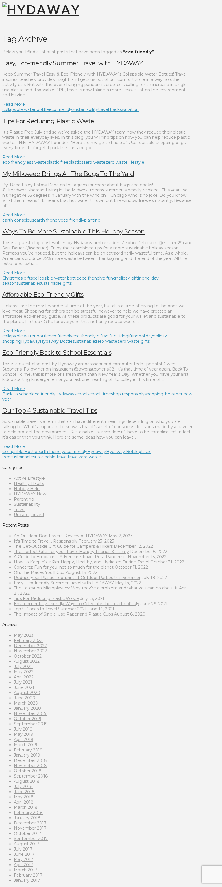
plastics (76, 162)
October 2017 (27, 833)
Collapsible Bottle (19, 451)
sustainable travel (50, 456)
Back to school (17, 394)
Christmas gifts (17, 278)
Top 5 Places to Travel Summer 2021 (50, 609)
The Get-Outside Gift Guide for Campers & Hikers (63, 546)
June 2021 (24, 687)
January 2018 (27, 817)
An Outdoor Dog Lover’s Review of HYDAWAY (61, 536)
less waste (36, 162)
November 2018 (30, 765)
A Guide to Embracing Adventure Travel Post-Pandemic (70, 556)
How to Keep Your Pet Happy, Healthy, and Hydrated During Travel (81, 562)
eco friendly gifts (89, 336)
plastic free (58, 162)
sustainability (85, 109)
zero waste (94, 162)
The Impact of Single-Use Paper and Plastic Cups (63, 614)
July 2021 (23, 682)
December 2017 (30, 823)
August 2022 (27, 661)
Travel (19, 509)
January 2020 (27, 708)
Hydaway (30, 341)
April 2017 (23, 864)
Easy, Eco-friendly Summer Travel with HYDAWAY (72, 63)
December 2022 (30, 645)
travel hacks (110, 109)
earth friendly (47, 220)
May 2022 (24, 671)
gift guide (115, 336)
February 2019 (28, 750)
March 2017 (25, 870)
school (80, 394)
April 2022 (24, 677)
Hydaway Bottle (56, 341)
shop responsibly (128, 394)
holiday (146, 336)
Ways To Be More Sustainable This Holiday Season (73, 231)
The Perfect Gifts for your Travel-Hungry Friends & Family (71, 551)
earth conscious (18, 220)
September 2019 (31, 724)
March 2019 (25, 744)
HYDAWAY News (31, 494)
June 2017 (24, 854)
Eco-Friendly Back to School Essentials (56, 352)
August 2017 (26, 843)
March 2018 (26, 807)
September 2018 (31, 776)
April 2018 (24, 802)
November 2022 (30, 651)
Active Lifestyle (29, 478)
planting (92, 220)
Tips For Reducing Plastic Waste (48, 121)
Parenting (24, 499)
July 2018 (23, 786)
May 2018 (24, 797)
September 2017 (31, 838)
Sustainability (27, 504)
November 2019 (30, 713)
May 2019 (23, 734)
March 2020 (26, 703)
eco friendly (60, 109)
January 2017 (27, 880)
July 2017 (23, 849)
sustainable (27, 283)
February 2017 (28, 875)
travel (73, 456)
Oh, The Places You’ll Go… (39, 572)
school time (99, 394)
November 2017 (30, 828)
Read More (13, 104)
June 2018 (24, 791)
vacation (130, 109)
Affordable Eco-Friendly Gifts (43, 294)
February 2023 (28, 640)
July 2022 (23, 666)
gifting (109, 278)
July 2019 (23, 729)
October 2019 (27, 718)
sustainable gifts (55, 283)
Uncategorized (29, 514)
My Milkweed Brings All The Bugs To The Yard (68, 173)
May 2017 (23, 859)
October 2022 (28, 656)
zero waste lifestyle (125, 162)
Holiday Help (27, 488)
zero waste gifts (133, 341)
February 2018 (28, 812)
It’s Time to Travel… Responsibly (45, 541)
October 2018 (28, 770)
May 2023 (24, 635)
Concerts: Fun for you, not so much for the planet (64, 567)
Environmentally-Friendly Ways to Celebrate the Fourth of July (76, 603)
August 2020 (27, 692)
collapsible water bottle (25, 109)
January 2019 (27, 755)
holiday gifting (130, 278)
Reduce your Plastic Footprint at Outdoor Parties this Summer (77, 577)
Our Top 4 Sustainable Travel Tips (49, 410)
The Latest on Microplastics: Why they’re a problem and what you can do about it (96, 588)
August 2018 (27, 781)
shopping (154, 394)
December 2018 (30, 760)
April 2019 (23, 739)
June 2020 (24, 697)
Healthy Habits (29, 483)
